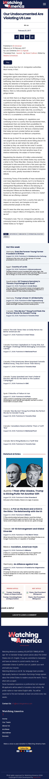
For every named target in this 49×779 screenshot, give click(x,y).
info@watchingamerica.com (22, 704)
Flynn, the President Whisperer (36, 598)
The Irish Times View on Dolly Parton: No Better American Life (23, 331)
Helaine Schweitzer (10, 55)
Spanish (19, 53)
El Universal (17, 46)
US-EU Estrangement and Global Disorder (23, 530)
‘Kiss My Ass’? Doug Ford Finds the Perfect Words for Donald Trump (25, 312)
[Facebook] (16, 37)
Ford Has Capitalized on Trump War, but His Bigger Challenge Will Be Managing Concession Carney (24, 347)
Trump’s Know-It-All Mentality (29, 298)
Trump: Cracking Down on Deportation (12, 598)
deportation (13, 234)
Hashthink (36, 777)
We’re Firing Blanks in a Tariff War (24, 441)
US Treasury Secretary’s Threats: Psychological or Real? (23, 282)
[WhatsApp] (32, 37)
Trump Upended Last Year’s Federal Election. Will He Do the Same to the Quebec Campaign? (21, 378)
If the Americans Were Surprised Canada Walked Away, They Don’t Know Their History (24, 362)
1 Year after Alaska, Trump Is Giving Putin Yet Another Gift (23, 492)
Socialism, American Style (24, 547)
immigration (23, 234)
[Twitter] (22, 37)
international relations (35, 234)
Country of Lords (19, 267)
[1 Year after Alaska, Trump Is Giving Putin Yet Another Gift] (24, 472)
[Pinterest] (27, 37)
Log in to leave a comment (24, 615)
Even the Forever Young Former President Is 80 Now (24, 252)
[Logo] (19, 4)
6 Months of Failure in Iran (19, 393)
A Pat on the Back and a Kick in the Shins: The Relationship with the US (22, 510)
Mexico (6, 236)
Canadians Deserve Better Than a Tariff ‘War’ (23, 427)
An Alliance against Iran (26, 564)
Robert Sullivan (31, 53)
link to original (22, 51)
